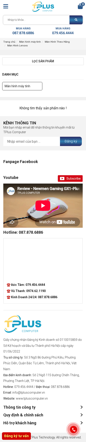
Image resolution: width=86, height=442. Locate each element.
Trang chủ (9, 41)
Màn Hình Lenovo (17, 45)
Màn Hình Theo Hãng (57, 41)
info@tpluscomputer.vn (28, 392)
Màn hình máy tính (30, 41)
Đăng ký (71, 141)
